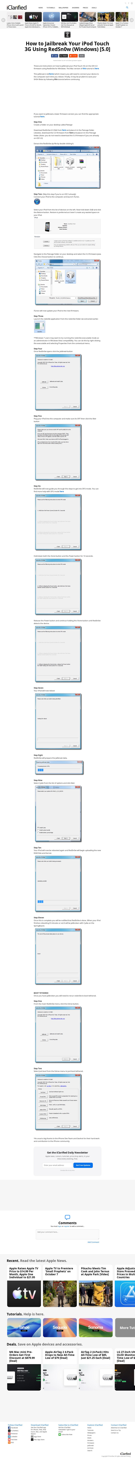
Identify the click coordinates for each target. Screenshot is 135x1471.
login (59, 1226)
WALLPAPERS (63, 8)
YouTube (14, 1440)
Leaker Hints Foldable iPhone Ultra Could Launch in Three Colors (15, 25)
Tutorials (90, 1430)
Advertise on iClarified (119, 1428)
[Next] (132, 20)
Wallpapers (91, 1433)
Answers (90, 1440)
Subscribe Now (67, 1434)
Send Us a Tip (116, 1430)
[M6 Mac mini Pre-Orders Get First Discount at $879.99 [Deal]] (69, 21)
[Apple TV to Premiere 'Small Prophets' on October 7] (124, 21)
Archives (90, 1448)
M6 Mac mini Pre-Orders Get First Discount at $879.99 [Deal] (68, 25)
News (89, 1428)
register (67, 1226)
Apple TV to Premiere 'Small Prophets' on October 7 (122, 25)
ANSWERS (75, 8)
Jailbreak (90, 1445)
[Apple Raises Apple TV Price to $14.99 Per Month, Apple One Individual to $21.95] (33, 21)
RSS (12, 1442)
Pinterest (14, 1434)
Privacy (128, 1456)
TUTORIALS (51, 8)
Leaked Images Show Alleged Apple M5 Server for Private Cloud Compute (87, 25)
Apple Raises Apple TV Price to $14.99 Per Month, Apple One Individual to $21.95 (33, 26)
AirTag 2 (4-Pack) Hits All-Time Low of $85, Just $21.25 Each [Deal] (95, 1355)
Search (89, 1451)
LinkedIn (14, 1437)
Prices (89, 1435)
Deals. (12, 1344)
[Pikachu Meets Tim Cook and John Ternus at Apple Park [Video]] (105, 21)
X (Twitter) (14, 1431)
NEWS (40, 8)
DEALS (94, 8)
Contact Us (115, 1433)
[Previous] (3, 20)
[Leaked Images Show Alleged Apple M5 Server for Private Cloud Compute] (87, 21)
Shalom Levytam (77, 60)
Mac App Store (39, 1440)
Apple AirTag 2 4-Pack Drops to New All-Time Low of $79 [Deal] (59, 1355)
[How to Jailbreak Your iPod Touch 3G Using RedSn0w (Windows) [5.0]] (67, 167)
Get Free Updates (83, 1165)
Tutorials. (15, 1314)
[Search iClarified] (127, 7)
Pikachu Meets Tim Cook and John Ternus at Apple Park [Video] (105, 25)
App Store (37, 1437)
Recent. (13, 1260)
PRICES (85, 8)
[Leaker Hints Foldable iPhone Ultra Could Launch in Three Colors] (15, 21)
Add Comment (93, 1242)
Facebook (14, 1428)
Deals (89, 1438)
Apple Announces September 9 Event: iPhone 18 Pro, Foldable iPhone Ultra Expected (50, 26)
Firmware (90, 1443)
